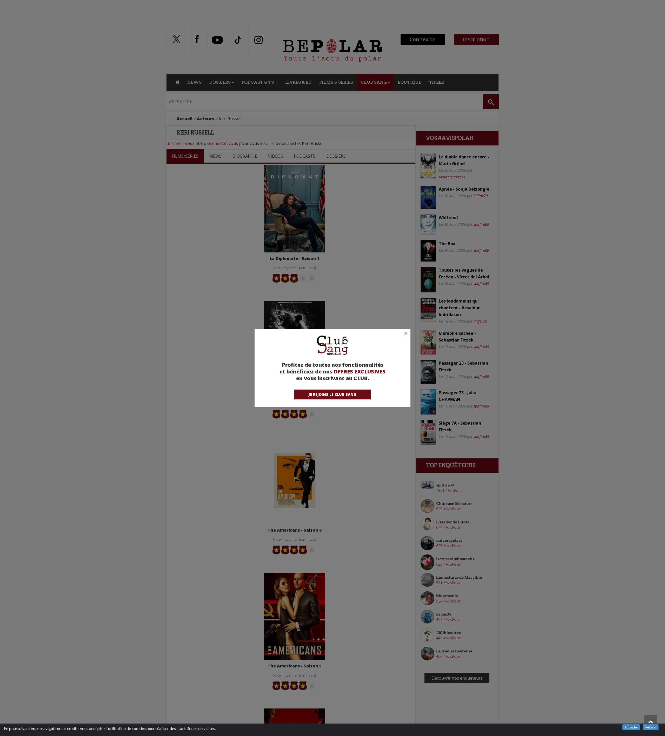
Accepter (631, 727)
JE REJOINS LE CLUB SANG (332, 394)
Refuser (650, 727)
